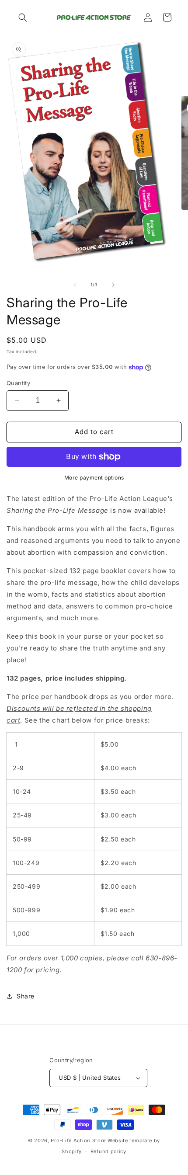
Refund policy (108, 1151)
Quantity (18, 382)
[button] (22, 17)
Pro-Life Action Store (78, 1140)
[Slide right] (113, 284)
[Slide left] (74, 284)
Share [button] (26, 996)
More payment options (94, 477)
